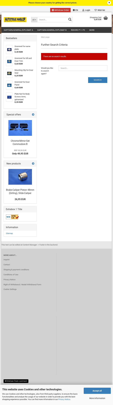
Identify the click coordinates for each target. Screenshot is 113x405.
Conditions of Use (11, 274)
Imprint (6, 260)
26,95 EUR (20, 199)
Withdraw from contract (16, 381)
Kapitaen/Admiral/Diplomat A (18, 30)
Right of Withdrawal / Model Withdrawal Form (22, 284)
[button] (75, 10)
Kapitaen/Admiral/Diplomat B (52, 30)
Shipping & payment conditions (16, 269)
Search (98, 80)
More (91, 30)
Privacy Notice (64, 399)
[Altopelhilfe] (15, 19)
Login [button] (87, 10)
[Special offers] (33, 114)
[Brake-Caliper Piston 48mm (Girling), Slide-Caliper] (20, 177)
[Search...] (70, 19)
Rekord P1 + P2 (78, 30)
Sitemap (9, 233)
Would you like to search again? (47, 71)
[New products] (33, 163)
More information (97, 398)
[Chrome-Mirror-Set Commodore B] (20, 128)
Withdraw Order (61, 10)
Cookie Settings (10, 289)
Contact (7, 264)
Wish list (101, 10)
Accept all (97, 391)
